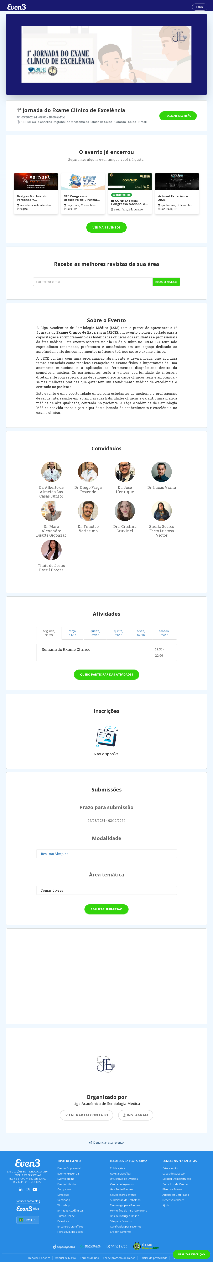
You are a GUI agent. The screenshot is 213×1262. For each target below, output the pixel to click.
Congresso (64, 1189)
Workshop (63, 1205)
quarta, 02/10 (95, 633)
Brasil (28, 1220)
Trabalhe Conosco (39, 1258)
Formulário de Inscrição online (128, 1210)
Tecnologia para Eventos (125, 1205)
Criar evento (170, 1168)
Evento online (65, 1179)
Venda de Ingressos (122, 1184)
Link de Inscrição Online (124, 1216)
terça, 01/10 (73, 633)
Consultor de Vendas (175, 1184)
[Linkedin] (20, 1191)
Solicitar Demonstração (176, 1179)
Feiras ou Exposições (70, 1232)
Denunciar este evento (108, 1142)
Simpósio (63, 1195)
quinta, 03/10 (118, 633)
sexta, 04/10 (141, 633)
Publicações (117, 1168)
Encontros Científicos (70, 1226)
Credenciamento (120, 1232)
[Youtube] (34, 1191)
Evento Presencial (68, 1173)
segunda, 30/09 (49, 633)
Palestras (63, 1221)
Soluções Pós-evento (123, 1195)
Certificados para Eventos (125, 1226)
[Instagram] (27, 1191)
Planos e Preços (172, 1189)
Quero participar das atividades (106, 674)
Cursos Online (66, 1216)
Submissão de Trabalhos (125, 1200)
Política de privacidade (153, 1258)
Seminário (63, 1200)
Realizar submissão (106, 909)
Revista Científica (120, 1173)
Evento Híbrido (66, 1184)
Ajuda (166, 1205)
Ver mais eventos (106, 227)
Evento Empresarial (69, 1168)
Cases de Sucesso (173, 1173)
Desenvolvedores (173, 1200)
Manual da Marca (65, 1258)
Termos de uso (89, 1258)
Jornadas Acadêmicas (70, 1210)
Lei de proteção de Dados (119, 1258)
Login (199, 7)
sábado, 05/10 (164, 633)
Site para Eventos (120, 1221)
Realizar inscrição (178, 116)
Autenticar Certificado (175, 1195)
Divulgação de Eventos (124, 1179)
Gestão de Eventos (121, 1189)
